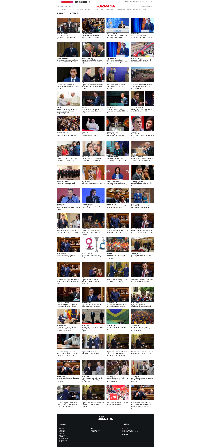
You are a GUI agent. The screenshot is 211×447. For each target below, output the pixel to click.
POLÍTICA (64, 10)
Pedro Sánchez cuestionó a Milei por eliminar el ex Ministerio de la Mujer (142, 135)
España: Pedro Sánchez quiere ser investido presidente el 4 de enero (142, 352)
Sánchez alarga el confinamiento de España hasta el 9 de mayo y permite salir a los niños (67, 404)
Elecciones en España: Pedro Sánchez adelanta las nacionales (141, 305)
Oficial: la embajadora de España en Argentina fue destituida (92, 159)
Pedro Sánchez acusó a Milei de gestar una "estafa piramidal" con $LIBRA (117, 111)
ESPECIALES (136, 10)
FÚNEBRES (129, 1)
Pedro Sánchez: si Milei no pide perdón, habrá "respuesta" (141, 184)
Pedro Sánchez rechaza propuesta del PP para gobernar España (92, 305)
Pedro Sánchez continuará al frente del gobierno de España (117, 207)
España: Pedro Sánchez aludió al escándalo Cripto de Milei (141, 110)
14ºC (151, 6)
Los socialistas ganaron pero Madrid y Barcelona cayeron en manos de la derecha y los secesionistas (67, 354)
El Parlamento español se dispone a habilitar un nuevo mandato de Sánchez (68, 281)
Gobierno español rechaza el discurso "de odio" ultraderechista (68, 256)
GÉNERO (129, 10)
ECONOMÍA (80, 10)
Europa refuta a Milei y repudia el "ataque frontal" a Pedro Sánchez (142, 159)
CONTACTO (127, 428)
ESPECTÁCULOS (121, 10)
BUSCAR (145, 6)
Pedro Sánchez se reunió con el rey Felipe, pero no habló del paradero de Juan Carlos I (93, 379)
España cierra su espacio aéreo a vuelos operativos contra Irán (67, 61)
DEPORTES (87, 10)
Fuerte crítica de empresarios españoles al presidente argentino (68, 184)
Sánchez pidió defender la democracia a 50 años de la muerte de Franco (68, 86)
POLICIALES (72, 10)
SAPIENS (102, 10)
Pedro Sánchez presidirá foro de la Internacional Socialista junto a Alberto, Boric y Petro (68, 329)
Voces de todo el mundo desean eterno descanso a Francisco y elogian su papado (67, 111)
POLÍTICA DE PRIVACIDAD (131, 432)
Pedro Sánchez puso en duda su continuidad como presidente (141, 207)
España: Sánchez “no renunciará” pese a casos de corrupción (92, 36)
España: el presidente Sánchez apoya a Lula (116, 328)
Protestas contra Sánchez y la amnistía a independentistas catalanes (116, 256)
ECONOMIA (62, 432)
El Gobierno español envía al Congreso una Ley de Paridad (91, 256)
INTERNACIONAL (110, 10)
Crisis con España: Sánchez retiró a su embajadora (93, 184)
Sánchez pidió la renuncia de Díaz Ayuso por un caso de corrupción (68, 231)
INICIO (94, 428)
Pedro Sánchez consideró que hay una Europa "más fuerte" (117, 231)
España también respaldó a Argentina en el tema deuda (91, 352)
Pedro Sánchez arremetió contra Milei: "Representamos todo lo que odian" (68, 207)
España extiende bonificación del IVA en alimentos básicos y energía (142, 231)
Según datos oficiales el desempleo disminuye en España (141, 36)
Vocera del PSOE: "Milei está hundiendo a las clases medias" (116, 184)
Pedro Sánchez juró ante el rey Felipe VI (141, 256)
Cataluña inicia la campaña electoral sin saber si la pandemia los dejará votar (142, 329)
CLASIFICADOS (149, 1)
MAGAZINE (95, 10)
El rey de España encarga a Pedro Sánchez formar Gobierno (117, 280)
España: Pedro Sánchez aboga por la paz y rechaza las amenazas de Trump (92, 61)
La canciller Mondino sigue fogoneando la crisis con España (116, 159)
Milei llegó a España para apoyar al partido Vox (92, 207)
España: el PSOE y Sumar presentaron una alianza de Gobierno (90, 281)
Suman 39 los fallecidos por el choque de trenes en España (141, 61)
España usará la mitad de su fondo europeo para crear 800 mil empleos (93, 404)
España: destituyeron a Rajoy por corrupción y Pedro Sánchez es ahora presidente (117, 379)
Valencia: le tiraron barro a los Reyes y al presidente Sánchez (67, 134)
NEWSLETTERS (138, 1)
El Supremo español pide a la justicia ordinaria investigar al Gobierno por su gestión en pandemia (141, 405)
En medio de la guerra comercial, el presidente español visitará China (92, 111)
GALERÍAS (144, 10)
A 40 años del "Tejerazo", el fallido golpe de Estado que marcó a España (93, 329)
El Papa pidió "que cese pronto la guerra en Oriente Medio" (92, 134)
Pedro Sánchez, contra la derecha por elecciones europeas (117, 403)
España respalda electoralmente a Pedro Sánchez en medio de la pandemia (68, 379)
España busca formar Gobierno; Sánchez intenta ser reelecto (116, 305)
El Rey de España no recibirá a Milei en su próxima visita (116, 134)
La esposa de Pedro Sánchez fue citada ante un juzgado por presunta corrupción (67, 160)
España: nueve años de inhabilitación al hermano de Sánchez (66, 37)
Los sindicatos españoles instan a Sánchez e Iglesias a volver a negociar (142, 379)
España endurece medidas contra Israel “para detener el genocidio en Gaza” (92, 86)
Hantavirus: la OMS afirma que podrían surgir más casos (116, 36)
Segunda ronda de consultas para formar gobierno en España (142, 280)
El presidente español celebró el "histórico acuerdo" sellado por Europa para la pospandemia (116, 353)
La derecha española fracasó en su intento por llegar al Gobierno (68, 305)
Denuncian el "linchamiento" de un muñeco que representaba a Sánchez (93, 232)
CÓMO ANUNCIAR (129, 430)
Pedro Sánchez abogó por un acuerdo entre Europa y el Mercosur (115, 86)
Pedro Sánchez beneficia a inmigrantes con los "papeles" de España (117, 61)
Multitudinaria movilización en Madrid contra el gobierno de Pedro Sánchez (141, 86)
